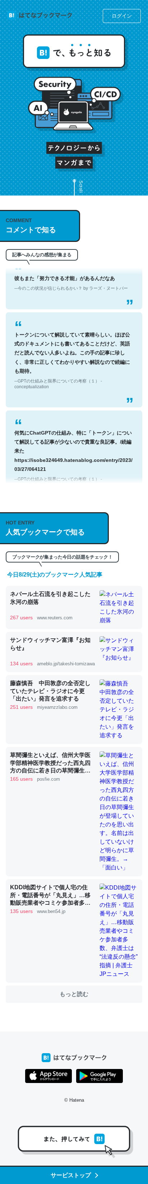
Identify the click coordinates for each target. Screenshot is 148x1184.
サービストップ (71, 1175)
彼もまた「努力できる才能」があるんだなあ (71, 273)
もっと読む (74, 994)
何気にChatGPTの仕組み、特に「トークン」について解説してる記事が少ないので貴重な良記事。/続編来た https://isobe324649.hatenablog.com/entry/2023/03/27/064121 (73, 448)
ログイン (122, 16)
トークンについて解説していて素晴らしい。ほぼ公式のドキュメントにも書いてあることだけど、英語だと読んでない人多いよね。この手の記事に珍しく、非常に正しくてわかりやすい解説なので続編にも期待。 (72, 350)
